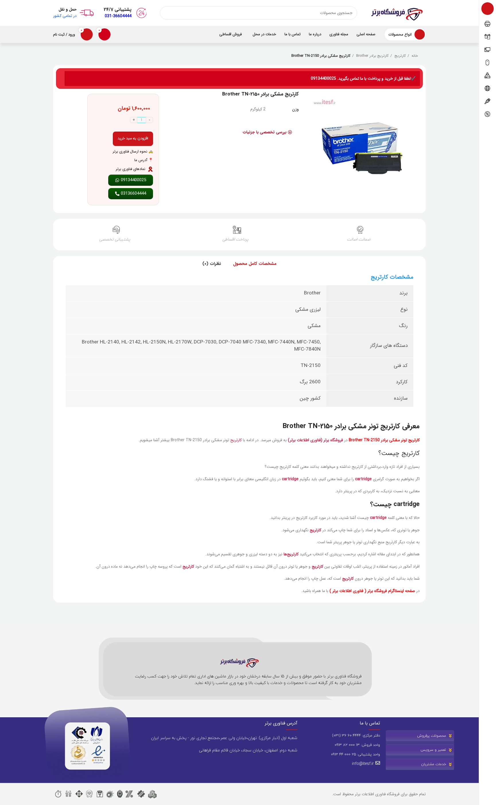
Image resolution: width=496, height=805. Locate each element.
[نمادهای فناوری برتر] (150, 169)
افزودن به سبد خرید (133, 138)
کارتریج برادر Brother (372, 56)
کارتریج (399, 56)
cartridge (363, 479)
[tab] (254, 264)
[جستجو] (166, 12)
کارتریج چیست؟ (399, 453)
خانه (414, 56)
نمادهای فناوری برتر (130, 169)
